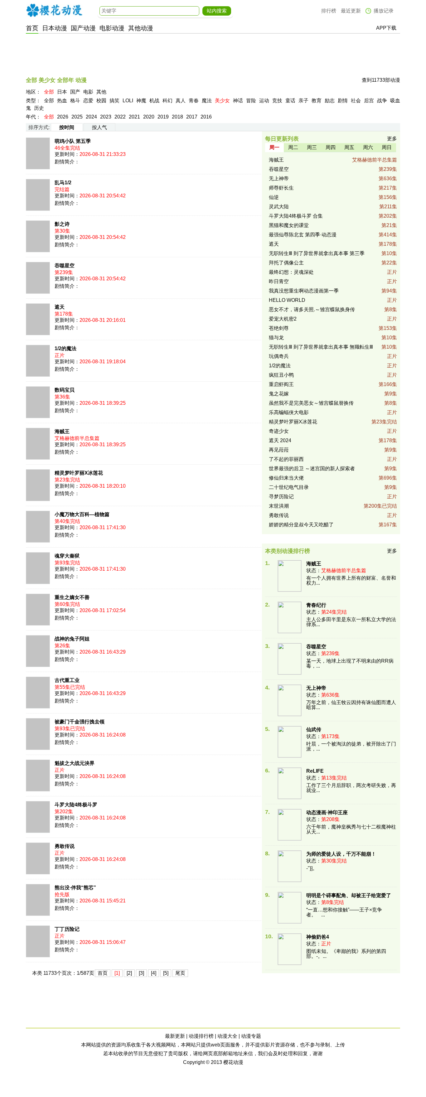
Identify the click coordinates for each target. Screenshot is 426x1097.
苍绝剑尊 (279, 328)
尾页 (180, 973)
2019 (163, 116)
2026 (62, 116)
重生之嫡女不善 (72, 597)
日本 (62, 91)
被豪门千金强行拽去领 (79, 721)
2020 (148, 116)
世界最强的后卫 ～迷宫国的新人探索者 (312, 468)
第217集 (388, 188)
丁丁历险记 (67, 929)
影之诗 (62, 224)
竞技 (277, 100)
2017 (191, 116)
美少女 (222, 100)
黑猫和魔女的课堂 (289, 225)
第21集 (389, 225)
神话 (238, 100)
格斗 (75, 100)
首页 (32, 28)
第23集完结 (384, 421)
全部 (49, 91)
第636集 (388, 178)
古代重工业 (67, 680)
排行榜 (328, 10)
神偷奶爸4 (317, 937)
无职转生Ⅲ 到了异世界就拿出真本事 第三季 (317, 253)
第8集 (390, 309)
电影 (88, 91)
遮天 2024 (280, 440)
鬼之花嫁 (279, 393)
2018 (177, 116)
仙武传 (313, 729)
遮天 (60, 307)
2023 (105, 116)
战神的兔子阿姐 (72, 638)
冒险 (251, 100)
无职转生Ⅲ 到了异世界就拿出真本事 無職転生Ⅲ (321, 347)
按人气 (99, 127)
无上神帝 (279, 178)
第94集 (389, 290)
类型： (33, 100)
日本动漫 (54, 28)
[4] (153, 973)
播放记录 (384, 10)
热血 (62, 100)
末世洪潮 (279, 506)
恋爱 (88, 100)
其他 (101, 91)
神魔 (141, 100)
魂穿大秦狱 (67, 555)
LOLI (128, 100)
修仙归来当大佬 (286, 478)
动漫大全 (227, 1036)
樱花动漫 (54, 10)
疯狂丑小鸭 (281, 375)
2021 (134, 116)
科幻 (167, 100)
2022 (120, 116)
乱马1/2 (63, 182)
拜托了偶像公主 (286, 262)
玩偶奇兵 (279, 356)
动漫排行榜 (201, 1036)
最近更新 (351, 10)
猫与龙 (276, 337)
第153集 (388, 328)
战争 (382, 100)
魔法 (207, 100)
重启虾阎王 (281, 384)
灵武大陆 (279, 206)
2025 (77, 116)
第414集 (388, 234)
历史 (39, 108)
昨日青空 (279, 281)
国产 (75, 91)
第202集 (388, 216)
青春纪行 (316, 605)
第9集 (390, 393)
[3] (141, 973)
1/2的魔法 (65, 348)
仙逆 (274, 197)
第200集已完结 (380, 506)
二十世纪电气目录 (289, 487)
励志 (330, 100)
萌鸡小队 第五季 (73, 141)
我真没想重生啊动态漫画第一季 (304, 290)
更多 (392, 138)
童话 (290, 100)
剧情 (343, 100)
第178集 (388, 244)
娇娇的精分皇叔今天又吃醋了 (301, 524)
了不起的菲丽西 (286, 459)
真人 (181, 100)
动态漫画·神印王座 (327, 812)
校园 (101, 100)
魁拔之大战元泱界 (74, 763)
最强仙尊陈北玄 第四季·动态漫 (302, 234)
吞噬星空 (65, 265)
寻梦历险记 (281, 496)
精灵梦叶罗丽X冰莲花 (79, 473)
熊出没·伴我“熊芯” (75, 887)
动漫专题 (251, 1036)
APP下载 (386, 28)
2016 (206, 116)
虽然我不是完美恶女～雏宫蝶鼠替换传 (311, 403)
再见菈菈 (279, 449)
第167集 (388, 524)
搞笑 (114, 100)
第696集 (388, 478)
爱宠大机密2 (283, 318)
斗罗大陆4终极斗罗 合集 (296, 216)
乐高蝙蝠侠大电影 (289, 412)
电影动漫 (111, 28)
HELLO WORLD (287, 300)
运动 (264, 100)
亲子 (303, 100)
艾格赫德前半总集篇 (374, 159)
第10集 (389, 253)
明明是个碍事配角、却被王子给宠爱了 (348, 895)
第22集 (389, 262)
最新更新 (175, 1036)
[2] (129, 973)
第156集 (388, 197)
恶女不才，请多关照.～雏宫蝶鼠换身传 (312, 309)
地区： (33, 91)
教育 (317, 100)
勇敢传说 (65, 846)
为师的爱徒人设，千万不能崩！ (341, 854)
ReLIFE (315, 771)
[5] (165, 973)
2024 (91, 116)
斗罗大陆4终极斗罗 (76, 804)
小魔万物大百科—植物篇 (82, 514)
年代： (33, 116)
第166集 (388, 384)
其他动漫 (140, 28)
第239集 (388, 169)
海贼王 (62, 431)
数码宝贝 (65, 390)
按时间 (66, 127)
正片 (392, 272)
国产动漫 (83, 28)
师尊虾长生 (281, 188)
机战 (154, 100)
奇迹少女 (279, 431)
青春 (194, 100)
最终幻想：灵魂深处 (291, 272)
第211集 (388, 206)
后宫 (369, 100)
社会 (356, 100)
